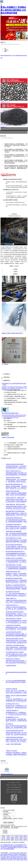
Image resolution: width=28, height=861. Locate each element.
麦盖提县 (15, 858)
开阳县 (3, 836)
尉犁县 (15, 855)
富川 (12, 836)
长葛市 (4, 855)
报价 (22, 858)
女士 (9, 817)
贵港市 (16, 854)
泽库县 (21, 837)
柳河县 (9, 854)
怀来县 (21, 839)
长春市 (8, 836)
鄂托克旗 (23, 855)
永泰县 (17, 852)
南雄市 (11, 855)
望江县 (21, 857)
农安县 (19, 858)
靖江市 (8, 855)
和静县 (18, 859)
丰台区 (12, 854)
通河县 (14, 857)
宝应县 (2, 859)
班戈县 (25, 837)
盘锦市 (16, 836)
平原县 (21, 836)
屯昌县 (8, 837)
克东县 (17, 857)
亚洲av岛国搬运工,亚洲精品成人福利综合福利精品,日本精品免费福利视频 (13, 10)
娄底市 (12, 839)
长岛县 (10, 858)
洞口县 (25, 859)
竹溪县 (21, 852)
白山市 (19, 855)
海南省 (25, 858)
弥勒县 (8, 857)
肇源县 (5, 854)
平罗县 (25, 852)
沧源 (11, 857)
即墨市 (8, 839)
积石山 (2, 854)
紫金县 (4, 857)
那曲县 (23, 854)
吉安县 (20, 854)
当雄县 (7, 858)
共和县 (14, 852)
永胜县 (25, 839)
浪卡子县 (3, 839)
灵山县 (16, 839)
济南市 (25, 836)
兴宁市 (14, 859)
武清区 (22, 859)
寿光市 (16, 837)
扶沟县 (10, 852)
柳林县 (3, 858)
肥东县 (11, 859)
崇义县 (3, 837)
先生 (5, 817)
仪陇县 (12, 837)
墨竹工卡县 (6, 859)
